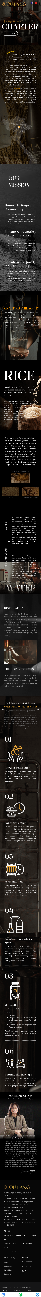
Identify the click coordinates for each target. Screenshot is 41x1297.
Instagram (28, 1266)
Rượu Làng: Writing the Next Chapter (18, 1243)
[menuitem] (32, 2)
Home (6, 1262)
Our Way (7, 1247)
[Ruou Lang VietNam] (14, 4)
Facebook (29, 1262)
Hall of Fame (9, 1270)
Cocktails (7, 1274)
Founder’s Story (10, 1251)
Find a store (10, 33)
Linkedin (28, 1271)
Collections (8, 1266)
